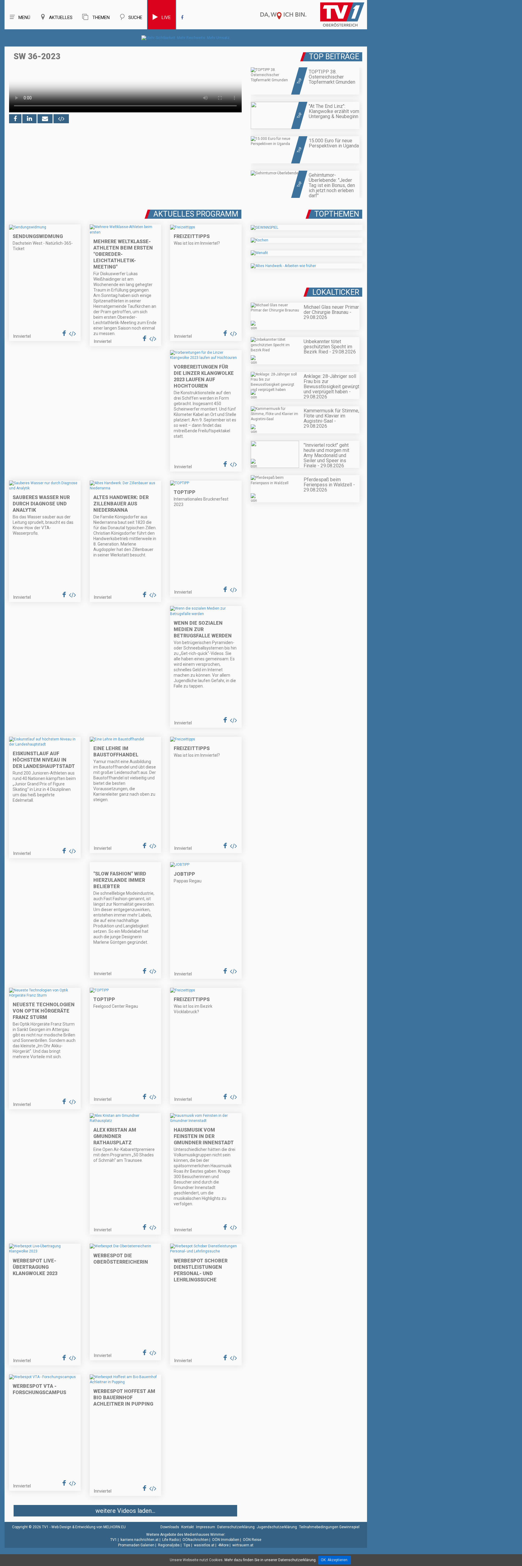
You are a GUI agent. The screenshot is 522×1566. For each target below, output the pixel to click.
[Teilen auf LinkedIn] (29, 118)
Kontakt (187, 1527)
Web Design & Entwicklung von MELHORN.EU (88, 1527)
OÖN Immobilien (225, 1540)
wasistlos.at (204, 1545)
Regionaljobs (169, 1545)
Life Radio (170, 1540)
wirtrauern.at (242, 1545)
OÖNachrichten (195, 1540)
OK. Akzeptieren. (334, 1560)
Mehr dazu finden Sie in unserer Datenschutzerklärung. (270, 1560)
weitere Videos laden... (125, 1510)
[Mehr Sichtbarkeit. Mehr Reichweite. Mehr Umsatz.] (185, 38)
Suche (135, 17)
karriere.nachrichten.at (140, 1540)
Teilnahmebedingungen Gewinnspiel (329, 1527)
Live (166, 17)
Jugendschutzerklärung (277, 1527)
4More (223, 1545)
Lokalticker (335, 292)
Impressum (205, 1527)
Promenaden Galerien (136, 1545)
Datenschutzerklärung (236, 1527)
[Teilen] (45, 118)
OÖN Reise (252, 1540)
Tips (186, 1545)
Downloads (169, 1527)
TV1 (113, 1540)
